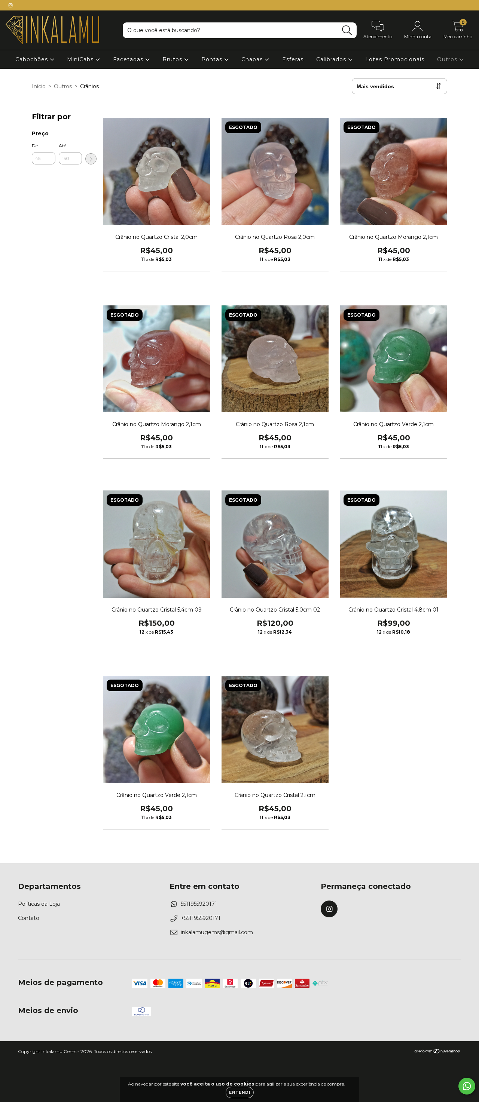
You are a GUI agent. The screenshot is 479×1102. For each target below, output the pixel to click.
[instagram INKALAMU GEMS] (10, 5)
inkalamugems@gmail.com (217, 932)
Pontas (212, 59)
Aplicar (91, 158)
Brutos (173, 59)
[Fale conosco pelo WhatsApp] (466, 1086)
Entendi (239, 1092)
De (35, 145)
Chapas (253, 59)
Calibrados (332, 59)
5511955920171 (199, 904)
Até (62, 145)
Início (39, 86)
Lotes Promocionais (394, 59)
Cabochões (32, 59)
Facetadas (129, 59)
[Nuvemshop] (437, 1052)
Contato (28, 918)
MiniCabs (81, 59)
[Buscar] (347, 30)
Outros (448, 59)
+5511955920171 (200, 918)
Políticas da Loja (39, 904)
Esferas (292, 59)
